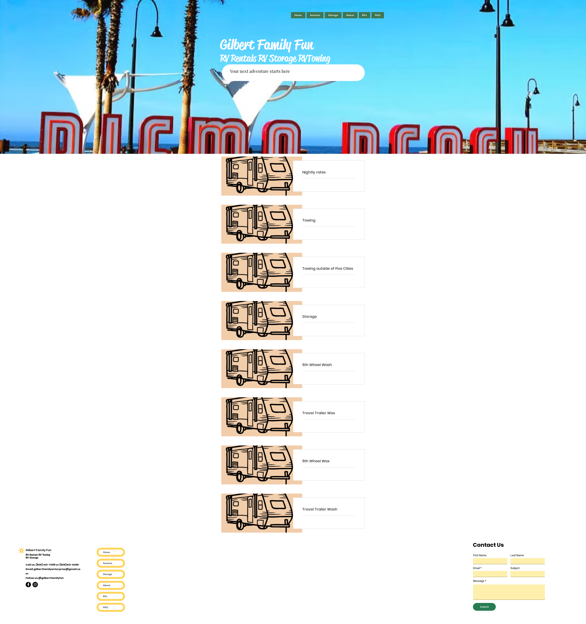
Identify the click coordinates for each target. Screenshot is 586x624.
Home (106, 552)
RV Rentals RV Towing (38, 554)
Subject (515, 568)
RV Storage (32, 557)
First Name (480, 555)
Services (107, 563)
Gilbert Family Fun (39, 550)
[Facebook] (28, 584)
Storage (107, 574)
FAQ (105, 607)
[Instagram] (35, 584)
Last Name (517, 555)
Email (476, 568)
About (106, 585)
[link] (328, 172)
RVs (105, 596)
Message (478, 581)
